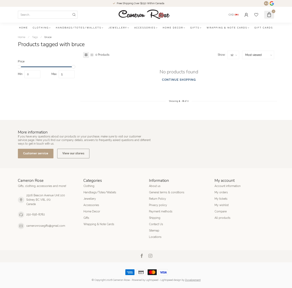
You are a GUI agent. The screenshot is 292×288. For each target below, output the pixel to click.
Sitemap (154, 230)
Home (23, 27)
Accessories (145, 27)
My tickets (221, 198)
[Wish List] (256, 15)
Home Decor (173, 27)
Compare (221, 211)
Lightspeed (152, 279)
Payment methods (160, 211)
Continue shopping (179, 79)
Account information (228, 186)
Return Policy (157, 198)
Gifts (194, 27)
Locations (155, 236)
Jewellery (117, 27)
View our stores (73, 153)
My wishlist (222, 205)
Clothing (41, 27)
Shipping (154, 217)
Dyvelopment (193, 279)
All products (222, 217)
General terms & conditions (166, 192)
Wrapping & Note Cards (227, 27)
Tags (35, 37)
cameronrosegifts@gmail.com (45, 225)
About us (155, 186)
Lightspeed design (171, 279)
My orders (221, 192)
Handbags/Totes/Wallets (78, 27)
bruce (47, 37)
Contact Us (156, 224)
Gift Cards (263, 27)
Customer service (35, 153)
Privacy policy (158, 205)
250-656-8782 (35, 214)
